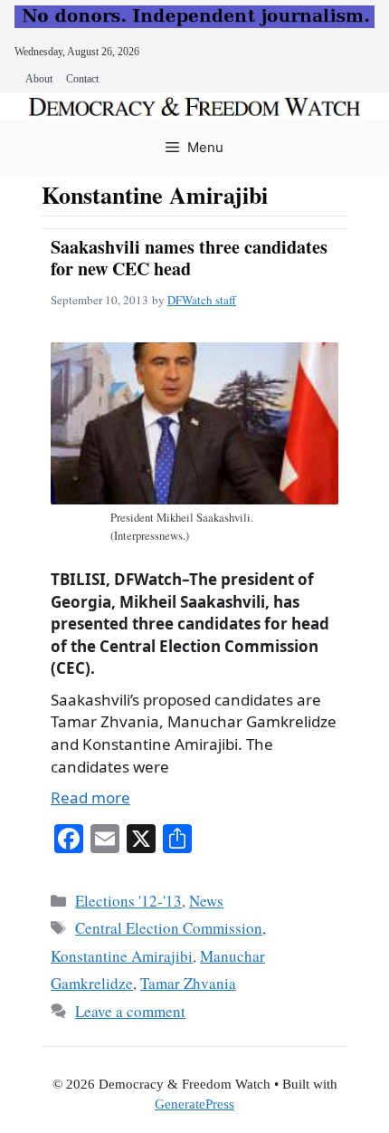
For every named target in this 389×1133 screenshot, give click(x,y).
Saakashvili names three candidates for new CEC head (189, 258)
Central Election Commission (168, 927)
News (206, 900)
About (38, 78)
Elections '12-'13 (128, 900)
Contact (82, 78)
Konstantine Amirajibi (122, 956)
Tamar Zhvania (188, 983)
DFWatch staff (201, 300)
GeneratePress (194, 1104)
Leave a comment (130, 1011)
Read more (90, 797)
